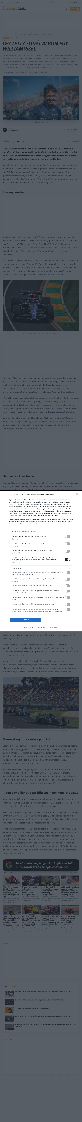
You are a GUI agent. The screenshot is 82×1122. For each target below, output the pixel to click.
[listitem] (41, 531)
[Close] (78, 495)
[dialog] (41, 561)
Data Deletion (29, 627)
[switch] (67, 536)
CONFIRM (26, 620)
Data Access (41, 627)
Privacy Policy (53, 627)
